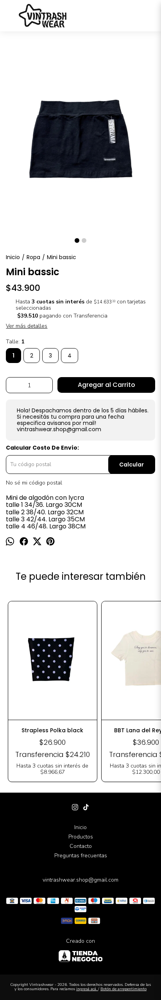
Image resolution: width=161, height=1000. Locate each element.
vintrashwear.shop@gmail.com (80, 880)
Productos (80, 836)
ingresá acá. (87, 989)
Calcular (131, 464)
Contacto (81, 846)
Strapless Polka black (52, 730)
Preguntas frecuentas (80, 855)
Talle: (15, 342)
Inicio (80, 827)
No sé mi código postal (34, 483)
